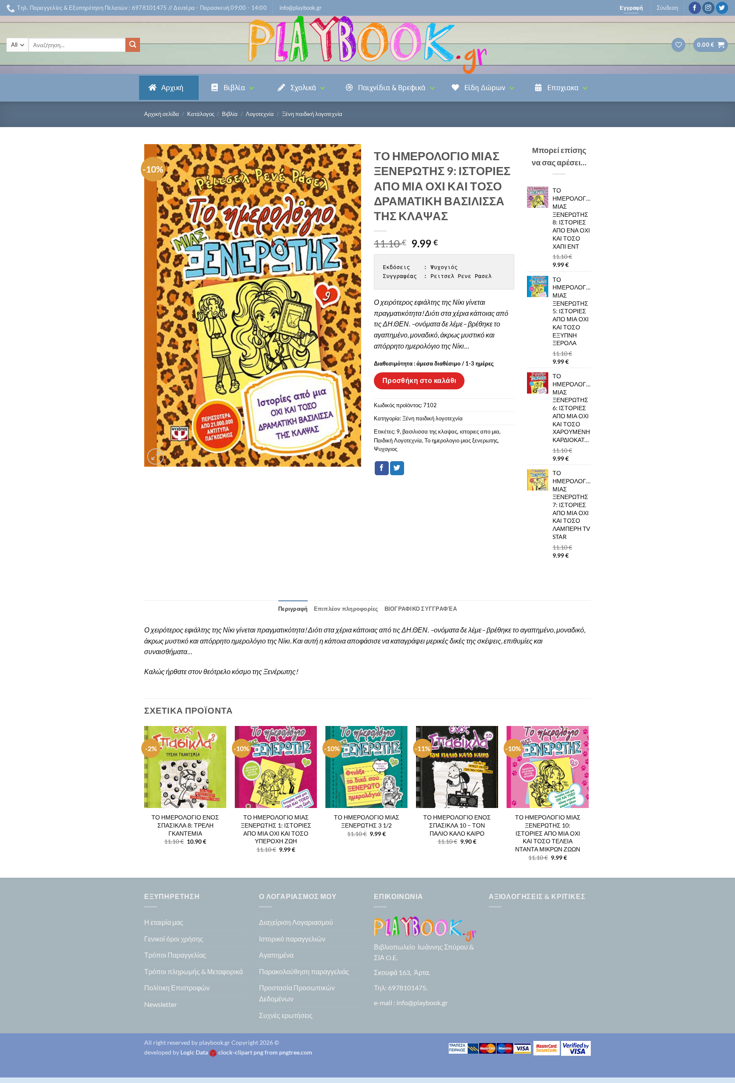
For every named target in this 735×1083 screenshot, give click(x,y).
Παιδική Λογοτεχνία (398, 440)
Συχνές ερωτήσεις (286, 1015)
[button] (300, 7)
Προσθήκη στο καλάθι (419, 380)
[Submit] (132, 45)
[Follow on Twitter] (722, 8)
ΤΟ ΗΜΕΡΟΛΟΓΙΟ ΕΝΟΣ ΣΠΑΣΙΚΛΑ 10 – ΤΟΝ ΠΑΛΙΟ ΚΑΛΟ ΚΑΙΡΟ (457, 825)
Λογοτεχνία (260, 114)
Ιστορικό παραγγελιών (292, 939)
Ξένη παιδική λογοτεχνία (312, 114)
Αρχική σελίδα (161, 114)
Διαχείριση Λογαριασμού (296, 922)
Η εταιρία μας (163, 922)
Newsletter (160, 1004)
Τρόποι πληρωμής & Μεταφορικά (193, 971)
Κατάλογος (200, 114)
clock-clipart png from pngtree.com (265, 1052)
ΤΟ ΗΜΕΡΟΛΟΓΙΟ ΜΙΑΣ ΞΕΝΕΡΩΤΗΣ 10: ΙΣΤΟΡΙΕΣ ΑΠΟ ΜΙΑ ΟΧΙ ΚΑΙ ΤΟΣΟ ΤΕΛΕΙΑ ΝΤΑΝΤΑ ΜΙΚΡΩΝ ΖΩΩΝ (548, 833)
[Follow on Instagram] (708, 8)
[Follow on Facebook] (695, 8)
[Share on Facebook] (382, 468)
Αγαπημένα (276, 955)
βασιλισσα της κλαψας (429, 431)
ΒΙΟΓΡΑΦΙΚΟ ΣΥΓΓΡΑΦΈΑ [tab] (421, 608)
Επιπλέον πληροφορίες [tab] (346, 608)
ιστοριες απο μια (479, 431)
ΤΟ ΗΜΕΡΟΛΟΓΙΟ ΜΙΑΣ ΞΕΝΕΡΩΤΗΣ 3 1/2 (366, 821)
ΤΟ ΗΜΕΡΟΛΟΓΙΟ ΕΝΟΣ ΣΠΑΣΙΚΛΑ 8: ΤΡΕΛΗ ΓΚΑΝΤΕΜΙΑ (185, 825)
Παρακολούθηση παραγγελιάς (304, 971)
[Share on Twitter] (397, 468)
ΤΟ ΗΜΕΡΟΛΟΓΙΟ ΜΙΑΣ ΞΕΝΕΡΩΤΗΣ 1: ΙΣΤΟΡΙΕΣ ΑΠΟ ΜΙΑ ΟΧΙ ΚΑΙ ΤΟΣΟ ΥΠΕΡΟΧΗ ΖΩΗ (276, 829)
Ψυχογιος (385, 448)
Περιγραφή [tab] (293, 608)
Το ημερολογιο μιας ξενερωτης (461, 440)
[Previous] (144, 801)
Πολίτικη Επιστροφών (177, 988)
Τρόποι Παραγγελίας (175, 955)
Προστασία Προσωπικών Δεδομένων (297, 993)
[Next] (588, 801)
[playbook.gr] (367, 45)
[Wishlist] (678, 45)
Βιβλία (230, 114)
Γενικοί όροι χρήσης (173, 939)
